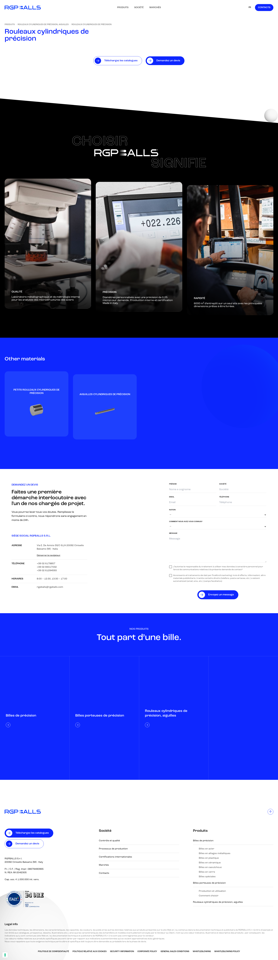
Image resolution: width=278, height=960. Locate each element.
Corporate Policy (147, 951)
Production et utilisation (212, 891)
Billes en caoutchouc (210, 867)
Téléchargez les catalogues (32, 833)
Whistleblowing (202, 951)
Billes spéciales (207, 877)
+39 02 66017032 (47, 567)
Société (139, 7)
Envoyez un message (221, 594)
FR (250, 7)
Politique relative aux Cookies (90, 951)
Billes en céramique (210, 863)
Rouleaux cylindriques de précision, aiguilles (43, 24)
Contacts (264, 7)
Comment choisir (208, 896)
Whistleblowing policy (227, 951)
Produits (122, 7)
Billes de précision (203, 841)
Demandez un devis (27, 843)
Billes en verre (207, 872)
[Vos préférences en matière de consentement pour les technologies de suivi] (5, 955)
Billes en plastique (209, 858)
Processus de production (113, 849)
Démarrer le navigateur (48, 555)
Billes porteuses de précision (209, 883)
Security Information (122, 951)
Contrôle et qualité (109, 841)
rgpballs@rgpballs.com (50, 587)
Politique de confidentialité (53, 951)
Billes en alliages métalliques (214, 853)
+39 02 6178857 (46, 563)
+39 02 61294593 (47, 570)
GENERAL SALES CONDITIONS (175, 951)
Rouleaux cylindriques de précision (91, 24)
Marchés (155, 7)
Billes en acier (206, 849)
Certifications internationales (115, 857)
